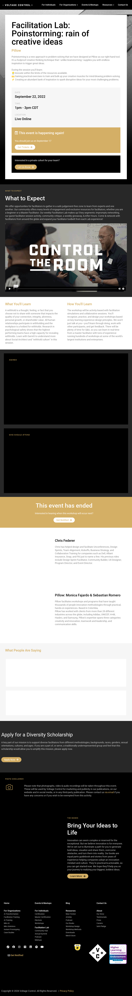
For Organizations (68, 5)
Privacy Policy (67, 991)
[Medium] (25, 947)
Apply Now (9, 759)
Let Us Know (24, 167)
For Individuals (48, 5)
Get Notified (62, 520)
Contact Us (123, 5)
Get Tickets (24, 147)
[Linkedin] (31, 947)
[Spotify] (36, 947)
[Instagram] (19, 947)
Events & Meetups (90, 5)
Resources (107, 5)
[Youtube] (42, 947)
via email (109, 792)
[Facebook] (13, 947)
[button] (12, 910)
